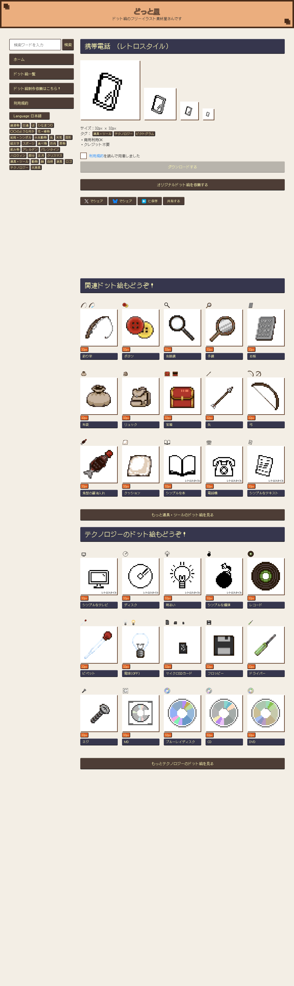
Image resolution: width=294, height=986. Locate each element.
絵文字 (14, 143)
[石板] (266, 336)
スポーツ (29, 143)
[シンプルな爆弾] (224, 585)
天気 (59, 137)
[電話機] (224, 473)
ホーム (19, 59)
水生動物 (41, 137)
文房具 (36, 167)
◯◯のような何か (22, 131)
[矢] (224, 404)
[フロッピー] (224, 653)
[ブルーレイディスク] (182, 722)
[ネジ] (99, 722)
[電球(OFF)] (140, 653)
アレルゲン (30, 149)
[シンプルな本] (182, 473)
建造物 (14, 125)
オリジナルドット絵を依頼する (182, 184)
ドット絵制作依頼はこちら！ (37, 88)
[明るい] (182, 585)
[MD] (140, 722)
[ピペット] (99, 653)
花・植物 (44, 131)
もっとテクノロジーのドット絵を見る (183, 763)
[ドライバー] (266, 653)
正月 (41, 155)
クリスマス (54, 155)
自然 (50, 161)
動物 (35, 161)
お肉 (53, 143)
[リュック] (140, 404)
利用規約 (21, 103)
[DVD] (266, 722)
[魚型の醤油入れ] (99, 473)
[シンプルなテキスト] (266, 473)
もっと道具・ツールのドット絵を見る (183, 514)
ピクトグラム (145, 133)
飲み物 (14, 149)
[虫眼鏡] (182, 336)
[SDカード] (182, 653)
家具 (59, 161)
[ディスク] (140, 585)
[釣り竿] (99, 336)
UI (33, 125)
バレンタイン (50, 149)
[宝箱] (182, 404)
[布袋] (99, 404)
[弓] (266, 404)
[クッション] (140, 473)
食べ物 (42, 143)
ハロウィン (17, 155)
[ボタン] (140, 336)
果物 (62, 143)
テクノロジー (19, 167)
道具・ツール (19, 161)
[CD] (224, 722)
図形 (68, 137)
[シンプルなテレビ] (99, 585)
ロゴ (69, 161)
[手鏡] (224, 336)
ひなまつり (45, 125)
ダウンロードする (182, 166)
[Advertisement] (182, 242)
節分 (32, 155)
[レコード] (266, 585)
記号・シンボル (20, 137)
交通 (26, 125)
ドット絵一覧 (25, 73)
